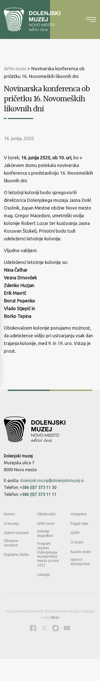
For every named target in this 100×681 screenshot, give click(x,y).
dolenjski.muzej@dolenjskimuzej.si (52, 480)
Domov (9, 514)
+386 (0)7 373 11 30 (38, 487)
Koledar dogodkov (45, 533)
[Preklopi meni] (91, 19)
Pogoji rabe (79, 523)
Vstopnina (79, 514)
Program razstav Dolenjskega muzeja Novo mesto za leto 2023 (48, 554)
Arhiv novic (46, 523)
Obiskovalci (46, 514)
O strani (77, 542)
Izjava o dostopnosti (80, 561)
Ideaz (55, 617)
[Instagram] (56, 628)
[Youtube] (67, 628)
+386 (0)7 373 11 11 (38, 494)
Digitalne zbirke (16, 554)
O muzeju (11, 523)
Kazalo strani (81, 552)
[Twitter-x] (44, 628)
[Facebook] (33, 628)
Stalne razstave (16, 533)
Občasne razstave (11, 543)
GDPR (75, 533)
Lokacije (43, 575)
